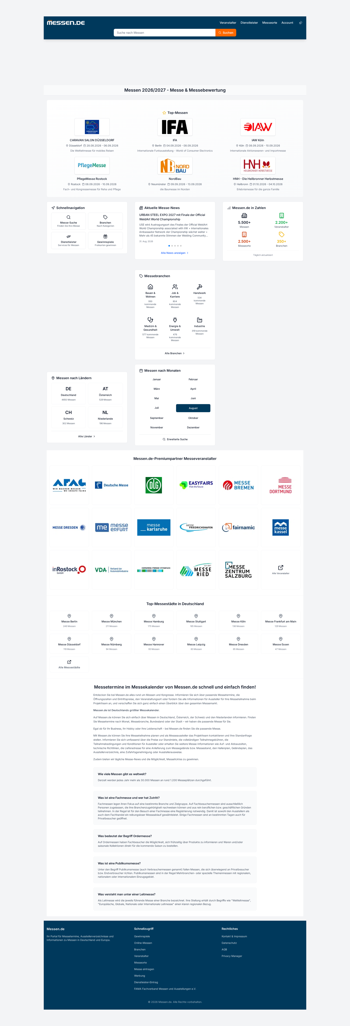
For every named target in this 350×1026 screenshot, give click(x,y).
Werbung (139, 975)
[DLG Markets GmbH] (154, 485)
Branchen (139, 949)
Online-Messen (143, 942)
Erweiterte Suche (177, 439)
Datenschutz (229, 942)
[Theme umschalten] (300, 22)
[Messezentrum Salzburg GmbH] (238, 569)
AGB (224, 949)
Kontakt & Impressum (234, 936)
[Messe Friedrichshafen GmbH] (196, 527)
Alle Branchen (173, 353)
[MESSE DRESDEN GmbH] (69, 527)
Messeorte (269, 22)
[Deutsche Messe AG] (111, 485)
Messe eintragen (144, 969)
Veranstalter (228, 22)
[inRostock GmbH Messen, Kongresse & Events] (69, 569)
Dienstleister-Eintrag (146, 982)
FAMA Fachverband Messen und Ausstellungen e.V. (165, 988)
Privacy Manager (232, 955)
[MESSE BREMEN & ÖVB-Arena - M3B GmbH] (238, 485)
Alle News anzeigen (173, 252)
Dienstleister (249, 22)
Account (287, 22)
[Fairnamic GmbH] (238, 527)
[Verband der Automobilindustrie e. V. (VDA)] (111, 569)
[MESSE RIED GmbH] (196, 569)
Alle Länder (85, 436)
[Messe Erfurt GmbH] (111, 527)
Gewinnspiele (142, 936)
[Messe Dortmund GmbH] (280, 485)
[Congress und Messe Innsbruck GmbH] (154, 569)
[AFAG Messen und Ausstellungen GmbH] (69, 485)
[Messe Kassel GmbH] (280, 527)
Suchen (228, 32)
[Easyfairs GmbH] (196, 485)
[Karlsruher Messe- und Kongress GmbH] (154, 527)
